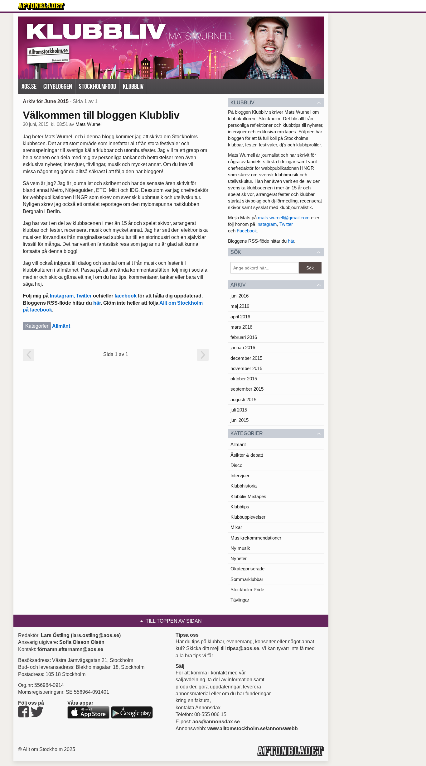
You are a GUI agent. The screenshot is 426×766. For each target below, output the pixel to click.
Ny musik (240, 548)
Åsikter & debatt (246, 455)
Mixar (236, 527)
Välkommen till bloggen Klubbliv (101, 115)
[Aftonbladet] (41, 6)
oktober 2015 (243, 378)
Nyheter (238, 558)
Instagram (266, 224)
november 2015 (246, 368)
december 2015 (246, 358)
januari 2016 (242, 347)
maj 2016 (239, 306)
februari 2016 (243, 337)
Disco (236, 465)
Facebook (247, 230)
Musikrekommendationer (255, 537)
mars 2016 (241, 327)
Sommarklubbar (246, 579)
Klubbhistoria (243, 485)
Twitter (84, 295)
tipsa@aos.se (243, 648)
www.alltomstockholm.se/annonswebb (252, 728)
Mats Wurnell (88, 124)
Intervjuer (239, 475)
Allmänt (61, 326)
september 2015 (247, 389)
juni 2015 (239, 420)
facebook (125, 295)
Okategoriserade (247, 568)
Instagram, (62, 295)
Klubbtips (239, 506)
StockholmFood (97, 86)
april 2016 (240, 316)
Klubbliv (133, 86)
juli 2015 (238, 409)
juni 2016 (239, 295)
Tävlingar (239, 599)
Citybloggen (57, 86)
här (97, 303)
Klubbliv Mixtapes (248, 496)
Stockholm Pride (247, 589)
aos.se (29, 86)
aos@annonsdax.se (216, 721)
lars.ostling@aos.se (95, 635)
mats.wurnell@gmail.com (284, 217)
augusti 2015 (243, 399)
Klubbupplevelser (247, 517)
